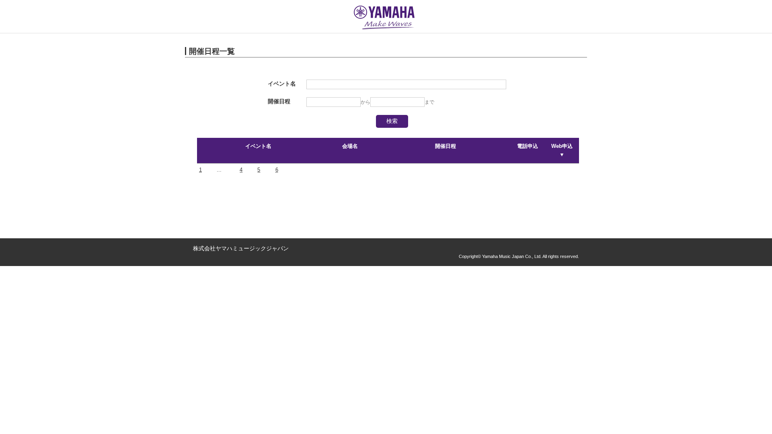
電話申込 (527, 146)
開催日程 (445, 146)
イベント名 (258, 146)
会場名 (350, 146)
